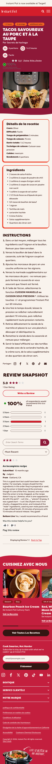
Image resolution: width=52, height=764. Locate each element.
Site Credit (7, 741)
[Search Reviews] (44, 442)
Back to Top (36, 540)
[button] (42, 11)
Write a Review (36, 61)
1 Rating (26, 61)
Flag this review (11, 530)
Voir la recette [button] (10, 614)
